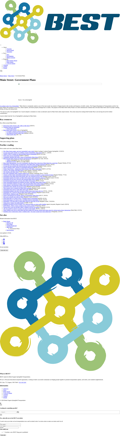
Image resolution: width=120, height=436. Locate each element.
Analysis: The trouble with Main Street (13, 170)
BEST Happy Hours (12, 60)
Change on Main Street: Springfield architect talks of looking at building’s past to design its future (28, 175)
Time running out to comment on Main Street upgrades (17, 188)
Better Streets (10, 62)
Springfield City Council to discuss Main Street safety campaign (19, 192)
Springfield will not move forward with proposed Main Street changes (21, 179)
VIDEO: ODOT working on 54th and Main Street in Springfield (20, 154)
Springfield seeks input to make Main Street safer (15, 189)
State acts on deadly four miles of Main (13, 197)
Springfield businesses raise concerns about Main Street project (19, 180)
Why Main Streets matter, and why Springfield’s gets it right (18, 151)
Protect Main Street (11, 128)
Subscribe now (4, 250)
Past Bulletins (10, 56)
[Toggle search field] (1, 71)
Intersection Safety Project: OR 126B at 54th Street (16, 125)
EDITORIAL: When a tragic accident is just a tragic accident (19, 205)
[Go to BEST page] (4, 239)
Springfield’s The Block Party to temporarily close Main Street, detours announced (24, 164)
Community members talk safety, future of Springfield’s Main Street (20, 157)
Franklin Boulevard (12, 225)
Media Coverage (11, 57)
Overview (9, 49)
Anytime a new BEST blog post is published (16, 432)
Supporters (9, 51)
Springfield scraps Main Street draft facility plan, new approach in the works (22, 176)
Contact (5, 66)
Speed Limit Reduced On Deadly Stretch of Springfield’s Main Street (21, 195)
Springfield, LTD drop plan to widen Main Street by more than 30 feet (21, 201)
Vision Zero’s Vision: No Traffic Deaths (13, 203)
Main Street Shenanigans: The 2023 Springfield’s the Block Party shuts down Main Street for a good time (30, 163)
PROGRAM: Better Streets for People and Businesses (17, 158)
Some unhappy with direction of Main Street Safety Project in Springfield (22, 185)
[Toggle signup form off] (1, 415)
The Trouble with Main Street (11, 172)
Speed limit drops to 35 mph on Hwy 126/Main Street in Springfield (20, 200)
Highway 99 (10, 222)
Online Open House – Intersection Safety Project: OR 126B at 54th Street (22, 169)
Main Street (11, 76)
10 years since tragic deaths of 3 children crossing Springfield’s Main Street (22, 152)
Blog (8, 54)
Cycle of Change (11, 63)
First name (2, 424)
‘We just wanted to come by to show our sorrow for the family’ (19, 208)
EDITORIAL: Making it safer (11, 194)
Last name (2, 426)
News (4, 390)
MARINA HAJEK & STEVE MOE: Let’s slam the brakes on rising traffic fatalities (24, 204)
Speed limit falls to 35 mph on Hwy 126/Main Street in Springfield (20, 198)
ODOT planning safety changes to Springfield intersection (18, 167)
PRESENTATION (11, 161)
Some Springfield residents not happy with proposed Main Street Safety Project (23, 183)
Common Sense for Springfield (11, 127)
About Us (5, 388)
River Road (9, 224)
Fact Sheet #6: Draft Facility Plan (15, 133)
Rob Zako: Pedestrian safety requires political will (16, 173)
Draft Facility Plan (11, 134)
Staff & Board (10, 50)
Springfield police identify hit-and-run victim (14, 186)
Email (1, 427)
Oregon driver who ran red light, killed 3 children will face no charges (21, 207)
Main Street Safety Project (10, 130)
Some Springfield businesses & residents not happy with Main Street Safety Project (24, 182)
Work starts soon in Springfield (11, 155)
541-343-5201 (22, 382)
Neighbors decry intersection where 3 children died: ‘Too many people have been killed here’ (27, 211)
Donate (5, 68)
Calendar (5, 65)
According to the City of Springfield (9, 106)
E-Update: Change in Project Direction (17, 131)
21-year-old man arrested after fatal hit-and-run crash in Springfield (20, 166)
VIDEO (9, 160)
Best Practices (10, 230)
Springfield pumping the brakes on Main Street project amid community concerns (24, 177)
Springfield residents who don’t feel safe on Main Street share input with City (23, 191)
